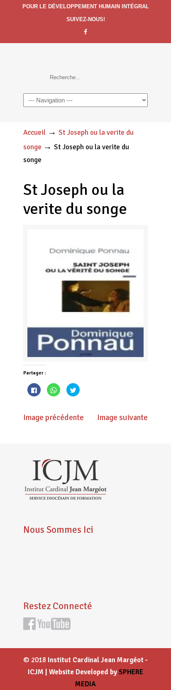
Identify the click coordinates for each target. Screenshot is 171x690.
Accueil (34, 132)
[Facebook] (85, 32)
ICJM (81, 59)
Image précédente (53, 418)
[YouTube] (54, 627)
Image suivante (122, 418)
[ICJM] (65, 498)
